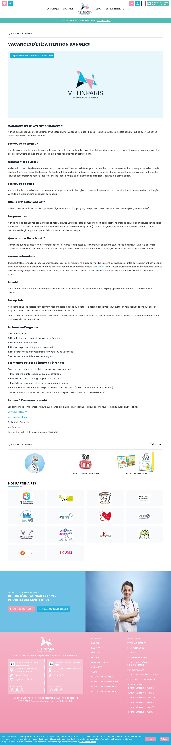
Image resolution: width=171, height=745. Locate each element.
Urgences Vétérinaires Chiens (105, 681)
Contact (132, 652)
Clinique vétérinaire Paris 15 (140, 693)
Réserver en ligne (135, 648)
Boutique (95, 657)
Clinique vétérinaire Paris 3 (140, 712)
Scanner (95, 643)
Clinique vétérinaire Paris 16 (140, 688)
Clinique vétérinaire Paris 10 (140, 707)
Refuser (164, 739)
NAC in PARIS (97, 648)
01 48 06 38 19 (60, 675)
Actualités (96, 667)
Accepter (150, 739)
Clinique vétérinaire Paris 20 (141, 697)
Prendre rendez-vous (21, 608)
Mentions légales (135, 670)
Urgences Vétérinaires (102, 676)
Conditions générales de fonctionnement (139, 663)
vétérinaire (98, 266)
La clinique (96, 638)
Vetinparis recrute (136, 643)
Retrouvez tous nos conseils (53, 608)
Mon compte (133, 638)
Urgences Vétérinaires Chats (105, 686)
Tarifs (94, 672)
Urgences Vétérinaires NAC (104, 691)
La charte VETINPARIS (137, 657)
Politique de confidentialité (141, 679)
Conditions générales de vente (142, 674)
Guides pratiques (99, 662)
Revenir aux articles (21, 33)
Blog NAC (96, 652)
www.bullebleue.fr (17, 411)
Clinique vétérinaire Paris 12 (140, 702)
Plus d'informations (87, 741)
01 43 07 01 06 (21, 675)
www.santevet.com (18, 417)
